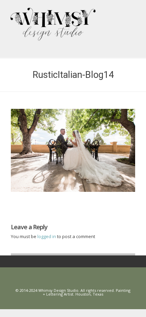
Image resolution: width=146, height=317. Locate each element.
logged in (47, 236)
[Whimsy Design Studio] (75, 19)
